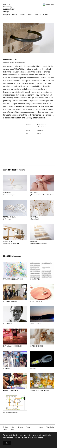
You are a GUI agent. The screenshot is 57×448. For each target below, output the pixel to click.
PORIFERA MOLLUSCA (9, 217)
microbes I (40, 130)
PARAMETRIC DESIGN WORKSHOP (13, 279)
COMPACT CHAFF (8, 241)
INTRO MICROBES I (8, 323)
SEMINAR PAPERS (35, 279)
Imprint (41, 427)
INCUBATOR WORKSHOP (10, 413)
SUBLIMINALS (7, 193)
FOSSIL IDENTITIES (35, 193)
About (30, 15)
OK (7, 443)
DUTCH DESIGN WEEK (36, 301)
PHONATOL (6, 368)
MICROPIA (33, 368)
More (14, 15)
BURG (45, 15)
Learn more (37, 438)
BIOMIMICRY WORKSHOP (10, 390)
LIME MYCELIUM (34, 217)
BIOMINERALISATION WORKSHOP (39, 390)
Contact (22, 15)
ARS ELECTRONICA (35, 323)
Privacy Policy (50, 427)
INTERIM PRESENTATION (10, 301)
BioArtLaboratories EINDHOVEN (12, 346)
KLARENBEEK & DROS (36, 346)
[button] (25, 50)
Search (38, 15)
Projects (6, 15)
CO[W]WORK (33, 241)
